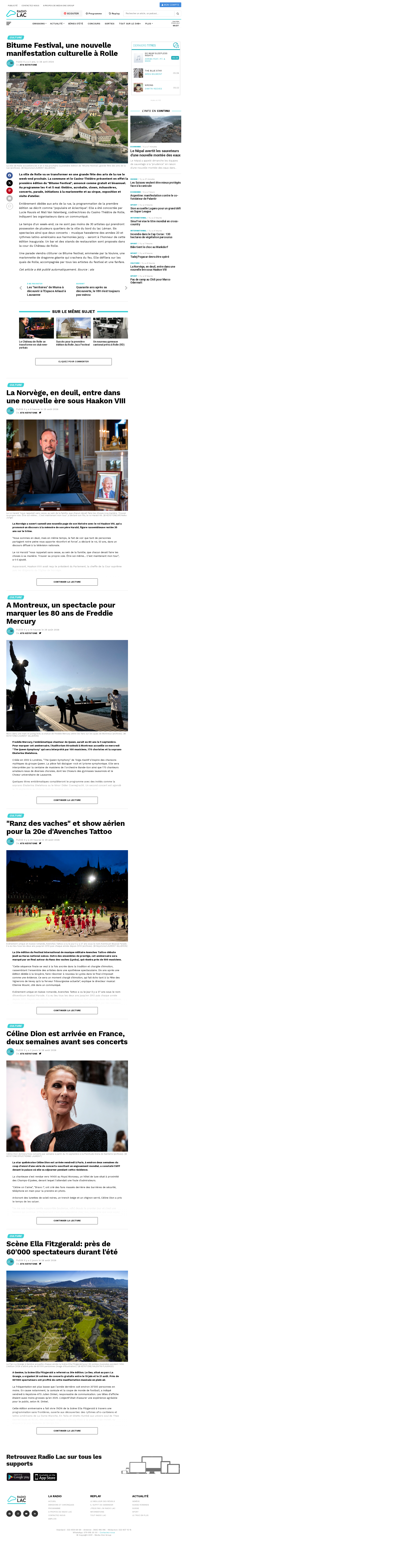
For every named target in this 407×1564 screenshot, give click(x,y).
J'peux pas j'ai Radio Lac (102, 1508)
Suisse (135, 1508)
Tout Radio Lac (98, 1515)
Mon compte (171, 5)
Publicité (13, 6)
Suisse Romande (140, 1505)
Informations (97, 1512)
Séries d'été (75, 23)
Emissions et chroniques (61, 1505)
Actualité (56, 23)
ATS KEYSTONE (28, 64)
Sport (135, 1512)
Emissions (39, 23)
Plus (148, 23)
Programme (95, 13)
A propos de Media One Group (58, 6)
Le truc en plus (140, 1515)
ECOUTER (72, 13)
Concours (94, 23)
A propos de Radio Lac (60, 1512)
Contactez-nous (30, 6)
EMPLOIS (52, 1519)
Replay (115, 13)
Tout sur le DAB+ (130, 23)
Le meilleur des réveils (102, 1501)
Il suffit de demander (101, 1505)
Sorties (109, 23)
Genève (136, 1501)
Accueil (52, 1501)
